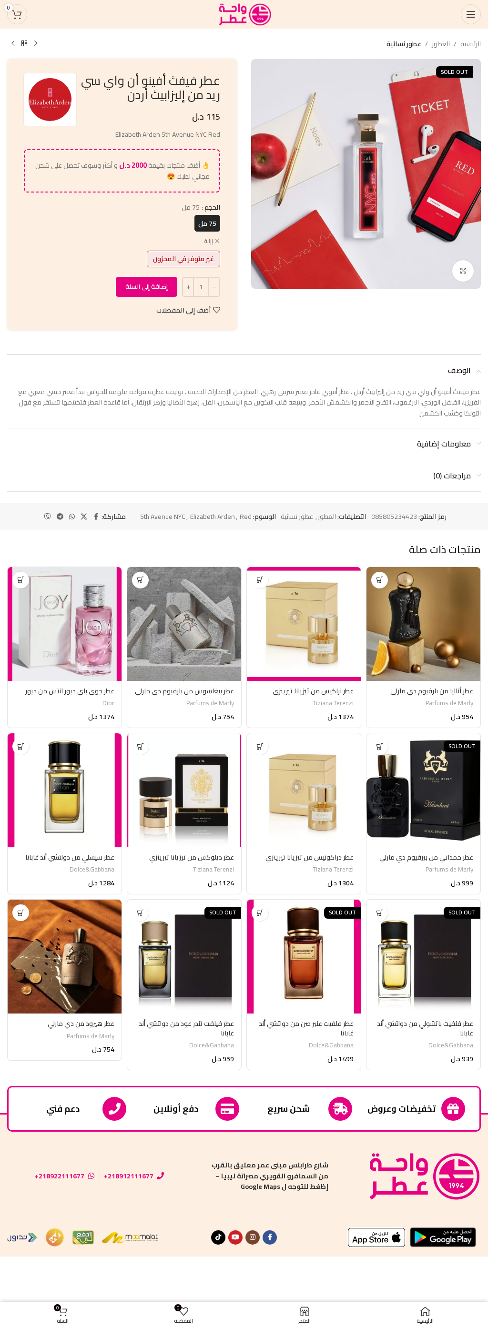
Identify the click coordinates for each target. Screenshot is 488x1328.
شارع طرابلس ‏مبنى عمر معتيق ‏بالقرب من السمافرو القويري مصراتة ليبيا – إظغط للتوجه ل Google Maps (270, 1176)
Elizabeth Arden (212, 516)
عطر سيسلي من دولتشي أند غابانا (69, 857)
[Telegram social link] (60, 516)
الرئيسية (470, 44)
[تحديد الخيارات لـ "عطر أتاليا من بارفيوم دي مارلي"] (379, 580)
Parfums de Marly (449, 703)
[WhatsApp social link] (72, 516)
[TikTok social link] (218, 1237)
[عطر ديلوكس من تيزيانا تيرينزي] (184, 790)
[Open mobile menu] (471, 14)
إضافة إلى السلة (146, 286)
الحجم (212, 207)
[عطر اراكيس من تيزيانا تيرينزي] (304, 624)
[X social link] (84, 516)
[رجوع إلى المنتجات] (24, 44)
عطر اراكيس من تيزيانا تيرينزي (313, 691)
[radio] (207, 223)
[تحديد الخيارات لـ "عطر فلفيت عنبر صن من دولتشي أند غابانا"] (260, 912)
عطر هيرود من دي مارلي (81, 1023)
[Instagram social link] (252, 1237)
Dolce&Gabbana (92, 869)
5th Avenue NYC (162, 516)
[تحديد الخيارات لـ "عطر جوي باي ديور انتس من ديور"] (20, 580)
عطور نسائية (403, 44)
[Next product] (13, 44)
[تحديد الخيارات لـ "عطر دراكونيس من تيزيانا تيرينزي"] (260, 746)
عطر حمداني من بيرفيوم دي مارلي (426, 857)
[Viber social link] (47, 516)
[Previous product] (35, 44)
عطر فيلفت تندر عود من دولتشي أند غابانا (186, 1028)
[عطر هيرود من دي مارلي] (65, 957)
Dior (108, 703)
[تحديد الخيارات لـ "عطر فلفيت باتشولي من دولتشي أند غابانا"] (379, 912)
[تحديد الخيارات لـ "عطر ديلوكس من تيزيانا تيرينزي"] (140, 746)
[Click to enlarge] (463, 271)
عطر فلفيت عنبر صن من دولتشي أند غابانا (306, 1028)
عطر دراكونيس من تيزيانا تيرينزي (309, 857)
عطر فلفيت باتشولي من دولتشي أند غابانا (425, 1028)
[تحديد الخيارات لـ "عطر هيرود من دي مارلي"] (20, 912)
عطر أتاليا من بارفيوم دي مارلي (431, 691)
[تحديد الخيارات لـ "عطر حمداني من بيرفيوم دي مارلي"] (379, 746)
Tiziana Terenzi (333, 703)
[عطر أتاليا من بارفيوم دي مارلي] (423, 624)
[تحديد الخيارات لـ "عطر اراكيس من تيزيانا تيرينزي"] (260, 580)
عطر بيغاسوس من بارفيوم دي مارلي (184, 691)
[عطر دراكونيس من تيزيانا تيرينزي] (304, 790)
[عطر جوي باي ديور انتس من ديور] (65, 624)
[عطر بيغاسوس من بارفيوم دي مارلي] (184, 624)
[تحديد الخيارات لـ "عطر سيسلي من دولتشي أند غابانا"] (20, 746)
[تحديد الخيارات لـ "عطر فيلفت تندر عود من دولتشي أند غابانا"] (140, 912)
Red (246, 516)
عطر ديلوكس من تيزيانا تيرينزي (191, 857)
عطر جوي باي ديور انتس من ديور (69, 691)
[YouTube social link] (235, 1237)
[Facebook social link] (96, 516)
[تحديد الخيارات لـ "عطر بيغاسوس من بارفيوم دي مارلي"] (140, 580)
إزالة (208, 241)
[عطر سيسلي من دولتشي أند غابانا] (65, 790)
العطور (441, 44)
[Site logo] (244, 14)
